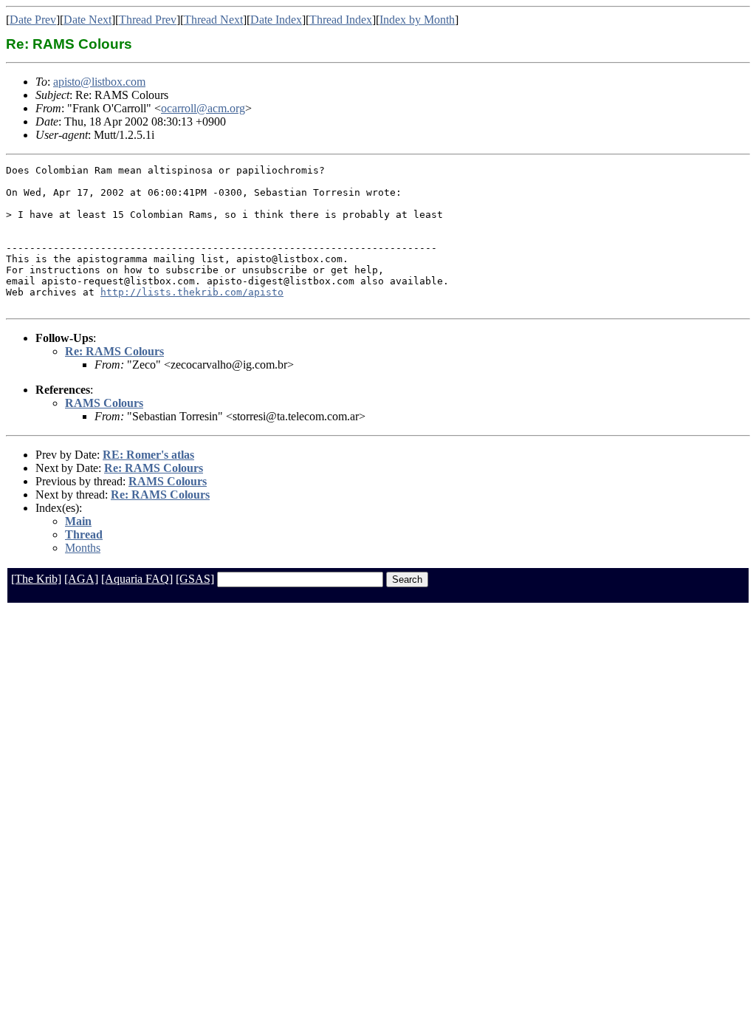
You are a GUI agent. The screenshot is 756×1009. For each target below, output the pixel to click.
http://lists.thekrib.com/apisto (192, 292)
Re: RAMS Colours (114, 351)
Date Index (276, 19)
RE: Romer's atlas (148, 454)
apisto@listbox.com (99, 81)
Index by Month (417, 19)
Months (82, 547)
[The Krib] (36, 578)
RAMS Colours (104, 403)
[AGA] (81, 578)
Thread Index (340, 19)
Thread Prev (147, 19)
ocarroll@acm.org (203, 108)
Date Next (87, 19)
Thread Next (213, 19)
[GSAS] (195, 578)
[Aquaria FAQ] (137, 578)
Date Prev (33, 19)
